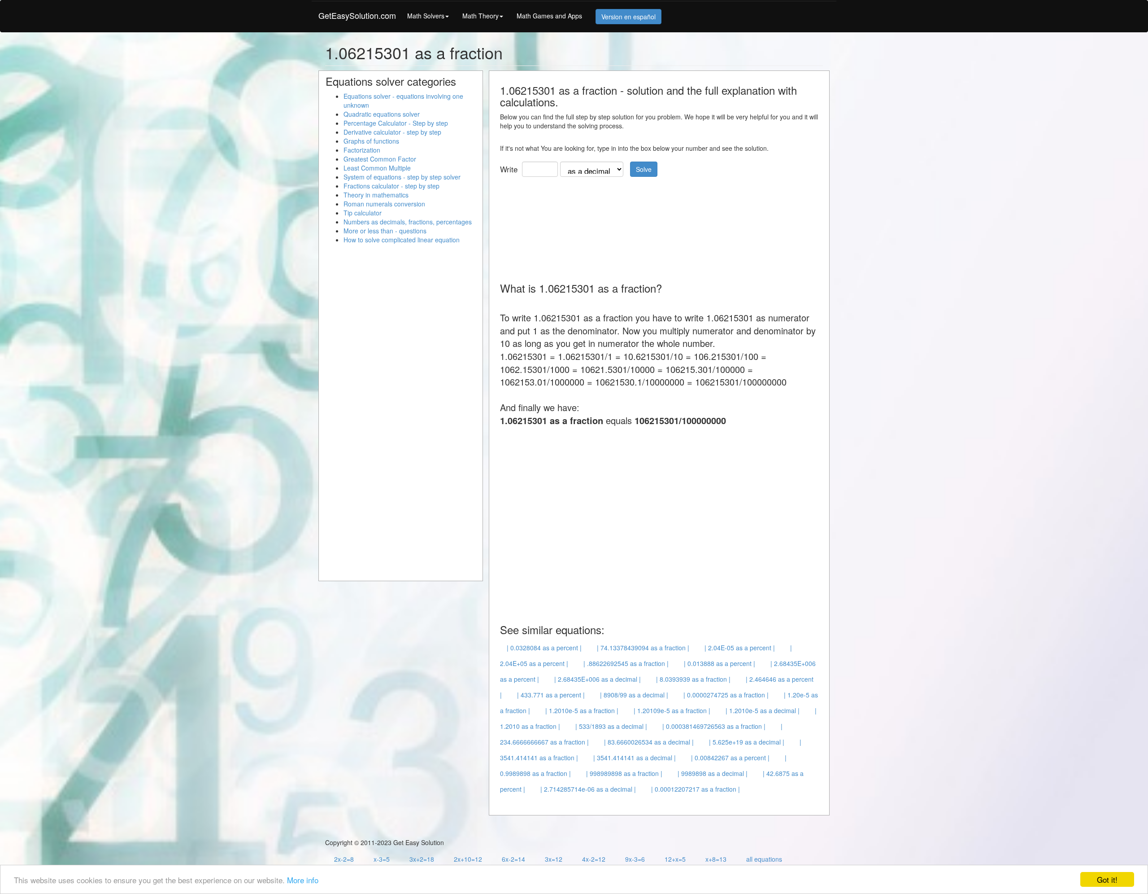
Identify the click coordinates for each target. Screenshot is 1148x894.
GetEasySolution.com (357, 15)
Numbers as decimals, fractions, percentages (408, 221)
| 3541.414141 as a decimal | (634, 757)
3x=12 (553, 859)
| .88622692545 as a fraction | (626, 663)
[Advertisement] (663, 226)
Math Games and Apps (549, 15)
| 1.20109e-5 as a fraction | (672, 710)
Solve (644, 169)
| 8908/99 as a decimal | (634, 694)
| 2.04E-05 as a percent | (739, 647)
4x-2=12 (593, 859)
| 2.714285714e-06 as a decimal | (588, 788)
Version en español (628, 16)
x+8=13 (715, 859)
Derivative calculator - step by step (392, 131)
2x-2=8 (344, 859)
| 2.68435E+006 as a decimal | (597, 679)
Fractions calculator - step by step (391, 185)
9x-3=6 (635, 859)
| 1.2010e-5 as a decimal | (763, 710)
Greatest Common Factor (380, 158)
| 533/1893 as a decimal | (611, 726)
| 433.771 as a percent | (551, 694)
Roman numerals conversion (384, 203)
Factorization (362, 149)
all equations (764, 859)
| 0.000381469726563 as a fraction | (713, 726)
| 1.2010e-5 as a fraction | (581, 710)
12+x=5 (675, 859)
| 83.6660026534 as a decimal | (649, 741)
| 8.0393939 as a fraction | (693, 679)
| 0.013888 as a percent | (719, 663)
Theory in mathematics (376, 194)
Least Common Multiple (377, 167)
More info (302, 879)
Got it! (1107, 879)
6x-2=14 (513, 859)
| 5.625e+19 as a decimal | (746, 741)
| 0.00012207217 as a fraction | (695, 788)
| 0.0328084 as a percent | (544, 647)
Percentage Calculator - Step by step (396, 122)
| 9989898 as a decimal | (713, 773)
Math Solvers (425, 15)
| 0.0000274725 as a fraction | (726, 694)
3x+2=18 (421, 859)
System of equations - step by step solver (402, 176)
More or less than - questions (385, 230)
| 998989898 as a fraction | (624, 773)
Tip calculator (363, 212)
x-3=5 (382, 859)
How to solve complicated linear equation (402, 239)
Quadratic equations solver (382, 114)
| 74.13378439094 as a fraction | (643, 647)
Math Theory (480, 15)
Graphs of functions (371, 140)
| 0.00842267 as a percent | (730, 757)
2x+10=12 (468, 859)
